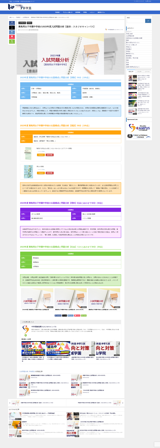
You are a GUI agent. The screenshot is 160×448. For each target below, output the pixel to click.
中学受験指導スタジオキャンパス (115, 29)
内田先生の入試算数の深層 (134, 38)
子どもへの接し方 (67, 12)
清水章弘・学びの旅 (132, 58)
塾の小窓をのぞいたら (133, 42)
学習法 (85, 12)
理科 (127, 60)
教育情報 (78, 12)
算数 (127, 64)
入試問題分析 (22, 22)
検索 (128, 17)
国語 (127, 40)
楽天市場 (49, 154)
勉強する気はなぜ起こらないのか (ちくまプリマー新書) (54, 148)
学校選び (57, 12)
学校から (129, 47)
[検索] (148, 21)
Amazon (40, 154)
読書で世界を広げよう (133, 66)
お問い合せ (148, 1)
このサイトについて (139, 1)
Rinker (43, 151)
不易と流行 (129, 33)
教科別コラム (101, 12)
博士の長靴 (40, 166)
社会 (127, 62)
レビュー (92, 12)
